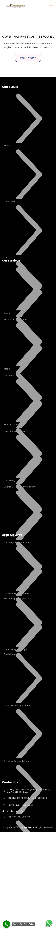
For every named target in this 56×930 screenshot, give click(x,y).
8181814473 (27, 798)
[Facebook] (3, 811)
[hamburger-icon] (51, 6)
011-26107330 (41, 798)
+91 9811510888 (13, 798)
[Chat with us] (48, 922)
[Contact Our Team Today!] (6, 924)
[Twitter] (8, 811)
